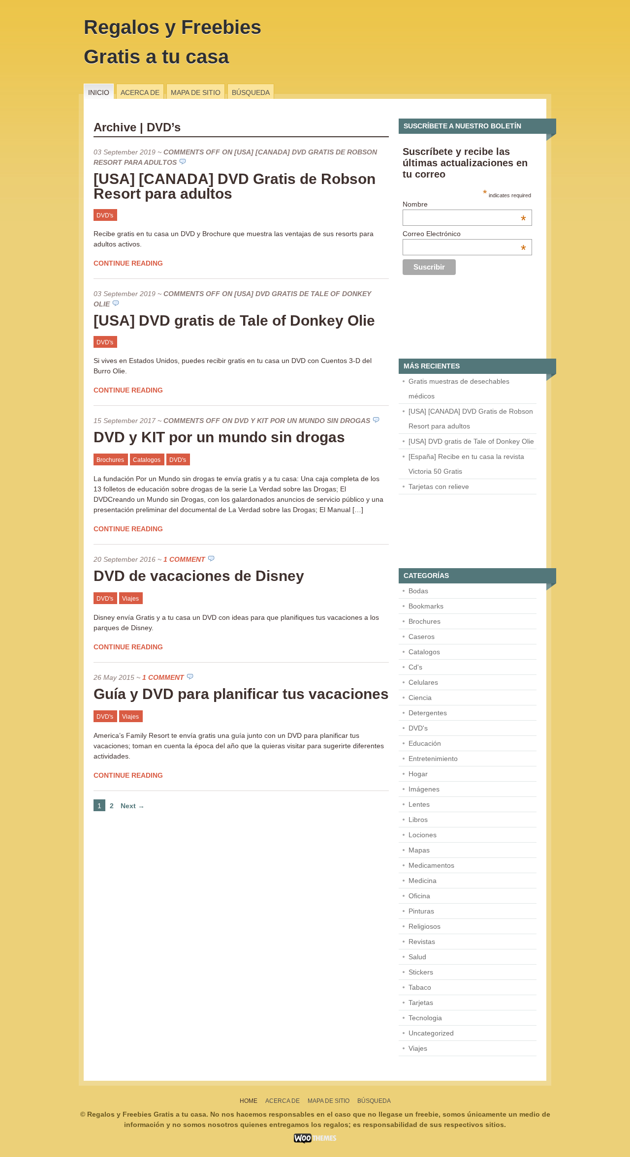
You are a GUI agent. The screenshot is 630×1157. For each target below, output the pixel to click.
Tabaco (420, 987)
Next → (133, 806)
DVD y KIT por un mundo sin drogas (219, 437)
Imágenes (424, 789)
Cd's (415, 667)
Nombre (464, 204)
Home (248, 1100)
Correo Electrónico (464, 234)
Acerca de (140, 92)
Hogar (418, 774)
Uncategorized (431, 1033)
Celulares (423, 682)
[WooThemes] (315, 1141)
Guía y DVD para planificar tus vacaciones (241, 694)
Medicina (423, 880)
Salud (417, 957)
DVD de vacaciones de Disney (199, 576)
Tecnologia (425, 1018)
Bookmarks (426, 606)
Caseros (422, 636)
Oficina (419, 896)
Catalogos (146, 460)
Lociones (423, 835)
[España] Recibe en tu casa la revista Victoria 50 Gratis (466, 464)
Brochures (110, 460)
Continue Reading (128, 263)
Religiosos (425, 926)
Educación (425, 743)
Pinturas (421, 911)
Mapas (419, 850)
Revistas (422, 941)
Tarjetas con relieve (439, 486)
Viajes (130, 598)
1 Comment (184, 559)
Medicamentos (431, 865)
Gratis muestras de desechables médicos (459, 388)
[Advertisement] (448, 322)
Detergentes (428, 713)
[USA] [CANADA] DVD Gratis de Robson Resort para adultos (235, 186)
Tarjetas (421, 1002)
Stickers (421, 972)
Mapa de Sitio (195, 92)
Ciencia (420, 697)
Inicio (98, 92)
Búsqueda (251, 92)
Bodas (418, 591)
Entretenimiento (433, 758)
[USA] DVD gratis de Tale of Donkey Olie (234, 320)
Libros (418, 819)
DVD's (104, 215)
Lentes (419, 804)
